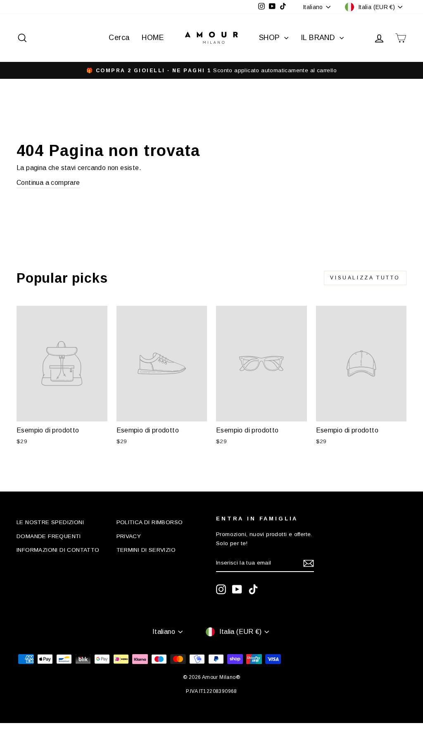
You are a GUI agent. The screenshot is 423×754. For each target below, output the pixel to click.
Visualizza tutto (365, 278)
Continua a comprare (48, 182)
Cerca (119, 37)
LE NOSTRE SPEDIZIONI (50, 522)
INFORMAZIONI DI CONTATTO (58, 550)
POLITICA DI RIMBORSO (149, 522)
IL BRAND (319, 37)
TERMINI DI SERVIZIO (146, 550)
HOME (153, 37)
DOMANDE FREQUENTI (49, 536)
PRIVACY (128, 536)
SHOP (270, 37)
